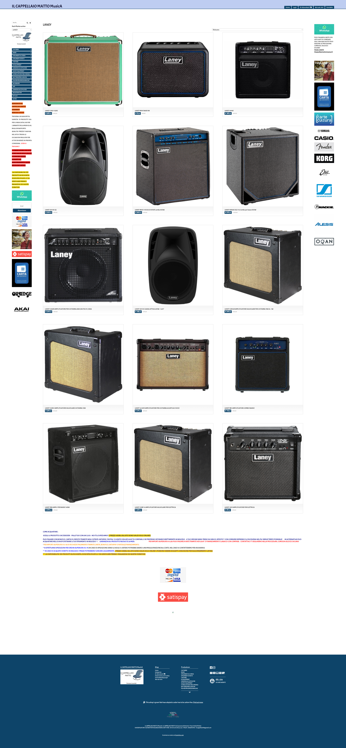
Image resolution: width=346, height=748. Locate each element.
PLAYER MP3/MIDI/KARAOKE (21, 80)
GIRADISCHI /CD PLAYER (20, 68)
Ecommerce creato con (173, 735)
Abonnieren (22, 210)
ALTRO (15, 99)
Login (295, 7)
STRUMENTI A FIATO (19, 59)
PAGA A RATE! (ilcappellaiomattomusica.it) (323, 51)
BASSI (14, 53)
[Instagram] (214, 668)
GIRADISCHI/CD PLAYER (20, 90)
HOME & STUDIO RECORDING (21, 74)
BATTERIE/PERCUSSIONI (20, 77)
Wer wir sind (319, 7)
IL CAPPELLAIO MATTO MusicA (37, 6)
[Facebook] (211, 668)
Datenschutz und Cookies (162, 676)
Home (288, 7)
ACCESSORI (16, 83)
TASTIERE (15, 62)
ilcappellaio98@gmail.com (203, 728)
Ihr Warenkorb (305, 7)
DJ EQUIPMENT (17, 65)
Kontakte (329, 7)
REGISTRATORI (17, 93)
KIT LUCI (15, 96)
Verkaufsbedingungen (161, 678)
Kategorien (158, 672)
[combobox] (257, 29)
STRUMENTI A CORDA (19, 56)
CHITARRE (16, 49)
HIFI (14, 86)
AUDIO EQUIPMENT (18, 71)
